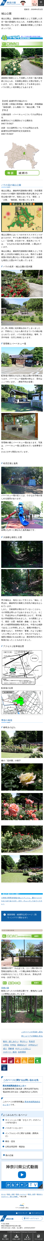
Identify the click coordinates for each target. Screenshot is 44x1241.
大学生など (33, 1045)
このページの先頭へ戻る (32, 1032)
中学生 (13, 1045)
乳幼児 (32, 1041)
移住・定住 (10, 1141)
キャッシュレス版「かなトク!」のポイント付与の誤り (23, 1121)
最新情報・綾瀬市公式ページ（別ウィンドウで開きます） (22, 916)
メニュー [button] (40, 4)
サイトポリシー (37, 1213)
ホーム (3, 1194)
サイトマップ (22, 1213)
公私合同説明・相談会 (15, 1147)
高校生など (22, 1045)
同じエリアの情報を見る (32, 1036)
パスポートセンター (14, 1128)
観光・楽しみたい (11, 1041)
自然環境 (22, 1052)
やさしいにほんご (23, 1049)
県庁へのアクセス (32, 1218)
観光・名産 (11, 1194)
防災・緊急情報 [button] (34, 4)
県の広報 (9, 1155)
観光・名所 (31, 1194)
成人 (5, 1049)
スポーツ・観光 (10, 1052)
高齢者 (11, 1049)
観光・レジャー (21, 1194)
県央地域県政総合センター (14, 1086)
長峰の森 (5, 988)
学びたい (24, 1041)
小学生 (6, 1045)
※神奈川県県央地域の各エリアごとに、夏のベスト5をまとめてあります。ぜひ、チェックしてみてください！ (21, 901)
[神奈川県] (6, 1218)
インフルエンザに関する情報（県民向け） (21, 1134)
